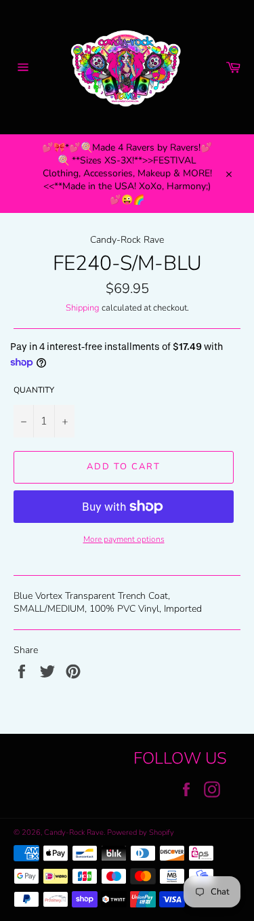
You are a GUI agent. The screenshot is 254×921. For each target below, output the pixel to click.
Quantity (34, 390)
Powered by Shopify (140, 832)
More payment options (124, 539)
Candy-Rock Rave (74, 832)
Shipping (83, 308)
